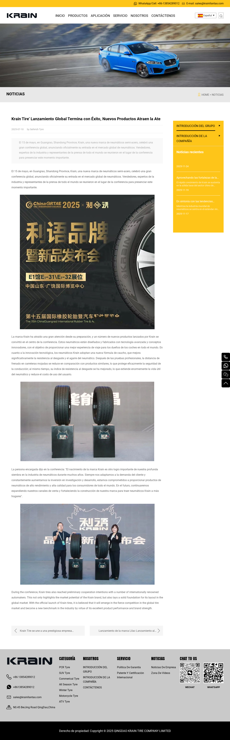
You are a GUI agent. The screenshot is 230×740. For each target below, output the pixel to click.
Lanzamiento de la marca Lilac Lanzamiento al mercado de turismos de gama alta (127, 632)
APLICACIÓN (100, 15)
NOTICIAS (218, 94)
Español (207, 15)
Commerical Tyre (69, 678)
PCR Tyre (64, 667)
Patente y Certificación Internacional (130, 675)
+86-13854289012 (168, 3)
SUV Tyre (64, 673)
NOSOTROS (139, 15)
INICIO (60, 15)
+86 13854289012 (24, 677)
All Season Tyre (68, 684)
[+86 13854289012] (226, 357)
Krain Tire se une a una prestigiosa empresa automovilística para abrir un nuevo (46, 632)
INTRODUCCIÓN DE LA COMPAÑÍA (191, 138)
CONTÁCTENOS (163, 15)
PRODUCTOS (78, 15)
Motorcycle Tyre (68, 695)
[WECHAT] (226, 374)
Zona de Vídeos (160, 673)
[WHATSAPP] (226, 366)
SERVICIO (120, 15)
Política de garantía (129, 667)
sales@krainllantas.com (209, 3)
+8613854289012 (23, 687)
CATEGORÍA (67, 658)
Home (205, 94)
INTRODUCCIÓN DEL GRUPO (195, 126)
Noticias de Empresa (163, 667)
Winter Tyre (65, 690)
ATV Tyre (64, 701)
